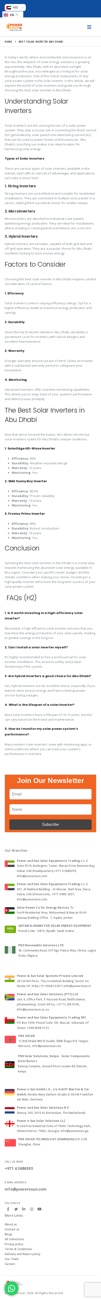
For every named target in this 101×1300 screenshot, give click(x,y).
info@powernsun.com (26, 1189)
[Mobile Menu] (89, 27)
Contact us (12, 1229)
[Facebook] (8, 1208)
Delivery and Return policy (22, 1254)
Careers (10, 1264)
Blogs (8, 1234)
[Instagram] (31, 1208)
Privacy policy (14, 1244)
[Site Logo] (14, 27)
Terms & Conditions (18, 1249)
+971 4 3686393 (19, 1168)
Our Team (12, 1259)
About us (11, 1224)
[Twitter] (15, 1208)
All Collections (14, 1239)
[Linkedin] (23, 1209)
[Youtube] (39, 1209)
